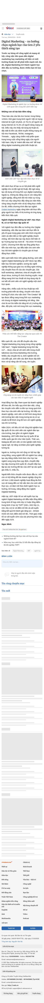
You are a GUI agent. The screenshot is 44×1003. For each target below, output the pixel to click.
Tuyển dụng (36, 993)
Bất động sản (6, 893)
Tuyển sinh (20, 34)
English (4, 910)
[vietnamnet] (10, 30)
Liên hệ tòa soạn (8, 946)
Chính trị (26, 862)
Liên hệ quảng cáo (9, 971)
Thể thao (26, 871)
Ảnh (3, 914)
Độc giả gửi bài (22, 993)
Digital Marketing (9, 209)
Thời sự (4, 867)
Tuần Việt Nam (7, 897)
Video (25, 914)
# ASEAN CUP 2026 (23, 28)
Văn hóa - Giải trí (29, 880)
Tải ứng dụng (8, 993)
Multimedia (6, 918)
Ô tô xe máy (6, 888)
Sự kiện (32, 928)
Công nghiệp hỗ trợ (30, 897)
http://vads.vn (13, 985)
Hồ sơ (25, 910)
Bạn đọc (26, 893)
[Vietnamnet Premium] (7, 863)
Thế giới (26, 875)
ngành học (37, 551)
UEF (28, 551)
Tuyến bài (11, 928)
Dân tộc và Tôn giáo (9, 871)
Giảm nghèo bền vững (10, 901)
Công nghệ (27, 884)
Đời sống (5, 880)
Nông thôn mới (28, 901)
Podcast (26, 918)
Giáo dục (7, 34)
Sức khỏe (5, 884)
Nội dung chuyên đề (30, 905)
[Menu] (3, 28)
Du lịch (25, 888)
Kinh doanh (27, 867)
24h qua (4, 923)
